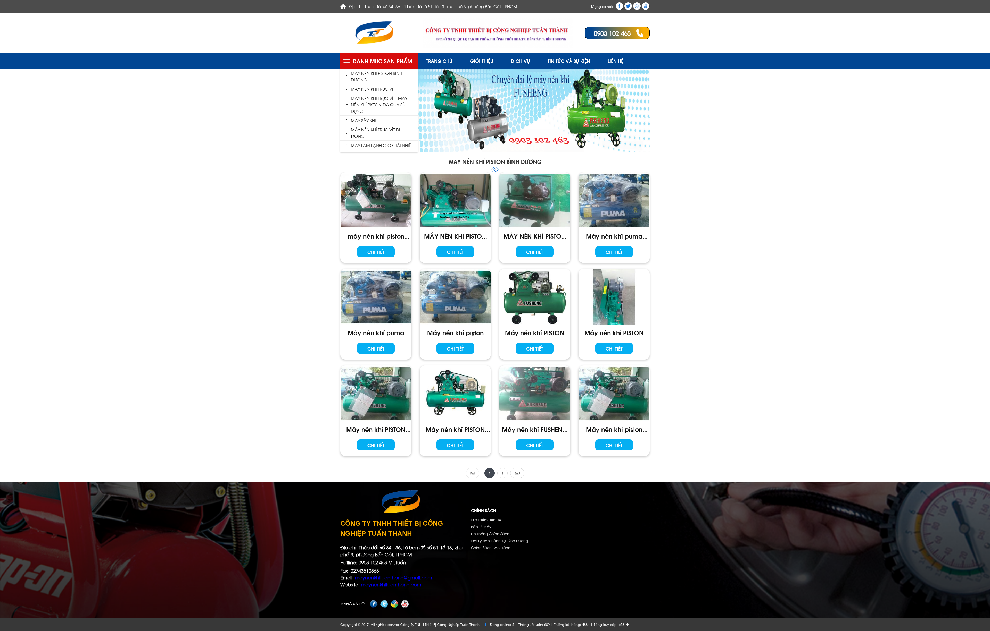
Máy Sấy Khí (363, 120)
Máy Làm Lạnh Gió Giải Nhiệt (382, 145)
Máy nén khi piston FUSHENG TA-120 (614, 429)
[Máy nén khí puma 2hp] (375, 297)
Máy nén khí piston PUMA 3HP (455, 332)
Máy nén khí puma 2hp (376, 332)
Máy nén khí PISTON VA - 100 (534, 332)
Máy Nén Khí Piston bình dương (376, 76)
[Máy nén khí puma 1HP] (614, 200)
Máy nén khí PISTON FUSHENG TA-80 (376, 429)
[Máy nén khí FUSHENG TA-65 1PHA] (534, 393)
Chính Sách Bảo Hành (490, 547)
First (472, 473)
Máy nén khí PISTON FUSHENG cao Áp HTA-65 (455, 429)
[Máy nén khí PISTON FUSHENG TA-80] (375, 393)
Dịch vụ (520, 60)
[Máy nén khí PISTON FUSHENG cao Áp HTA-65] (455, 393)
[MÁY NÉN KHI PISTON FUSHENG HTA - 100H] (455, 200)
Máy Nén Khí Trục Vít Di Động (375, 132)
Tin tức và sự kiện (569, 60)
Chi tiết (375, 251)
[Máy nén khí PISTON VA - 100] (534, 297)
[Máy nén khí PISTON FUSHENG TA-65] (614, 297)
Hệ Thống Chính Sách (490, 533)
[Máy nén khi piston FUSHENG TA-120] (614, 393)
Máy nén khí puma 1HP (614, 236)
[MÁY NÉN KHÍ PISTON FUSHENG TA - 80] (534, 200)
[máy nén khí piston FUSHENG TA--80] (375, 200)
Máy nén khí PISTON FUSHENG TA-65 (614, 332)
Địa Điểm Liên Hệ (486, 519)
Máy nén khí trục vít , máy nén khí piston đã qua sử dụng (379, 104)
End (517, 473)
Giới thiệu (481, 60)
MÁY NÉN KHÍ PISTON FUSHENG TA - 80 (535, 236)
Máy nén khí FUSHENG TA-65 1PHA (535, 429)
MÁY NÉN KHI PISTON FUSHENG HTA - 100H (455, 236)
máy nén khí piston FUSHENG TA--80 (376, 236)
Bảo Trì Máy (481, 526)
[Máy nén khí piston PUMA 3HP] (455, 297)
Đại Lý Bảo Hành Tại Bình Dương (499, 540)
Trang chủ (439, 60)
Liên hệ (615, 60)
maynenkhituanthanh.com (391, 584)
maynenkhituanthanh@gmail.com (393, 577)
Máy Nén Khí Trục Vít (373, 89)
